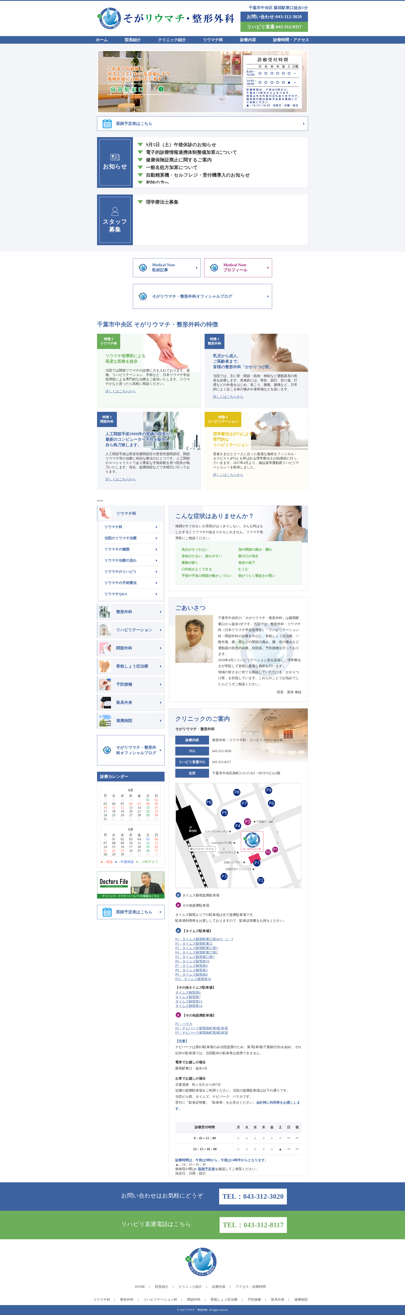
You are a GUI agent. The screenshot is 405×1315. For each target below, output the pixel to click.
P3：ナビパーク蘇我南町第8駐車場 (201, 1032)
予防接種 (124, 684)
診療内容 (248, 40)
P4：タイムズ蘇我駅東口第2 (196, 952)
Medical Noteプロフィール (235, 267)
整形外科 (124, 612)
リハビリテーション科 (160, 1299)
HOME (100, 501)
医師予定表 (206, 1169)
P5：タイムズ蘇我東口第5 (194, 957)
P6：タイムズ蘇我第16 (192, 961)
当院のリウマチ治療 (120, 538)
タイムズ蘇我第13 (188, 1001)
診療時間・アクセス (291, 40)
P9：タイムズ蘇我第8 (191, 974)
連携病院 (124, 720)
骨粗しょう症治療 (132, 666)
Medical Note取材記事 (163, 267)
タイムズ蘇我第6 (188, 992)
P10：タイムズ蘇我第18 (193, 979)
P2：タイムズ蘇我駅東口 (194, 943)
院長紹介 (133, 40)
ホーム (102, 40)
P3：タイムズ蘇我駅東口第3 (196, 948)
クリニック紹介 (172, 40)
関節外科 (124, 648)
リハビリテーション (134, 630)
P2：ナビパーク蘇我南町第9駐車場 (201, 1028)
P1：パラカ (183, 1024)
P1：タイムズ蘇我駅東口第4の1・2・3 (204, 939)
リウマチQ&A (115, 594)
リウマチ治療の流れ (120, 560)
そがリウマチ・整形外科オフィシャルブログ (192, 296)
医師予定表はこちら (134, 123)
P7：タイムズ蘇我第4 (191, 966)
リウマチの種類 (117, 549)
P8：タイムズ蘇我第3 (191, 970)
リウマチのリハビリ (120, 572)
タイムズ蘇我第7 (188, 997)
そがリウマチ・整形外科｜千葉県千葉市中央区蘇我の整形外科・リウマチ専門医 (165, 18)
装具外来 (124, 702)
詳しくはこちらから (120, 391)
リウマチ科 (213, 40)
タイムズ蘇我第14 (188, 1006)
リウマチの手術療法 (120, 583)
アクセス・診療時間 (250, 1286)
